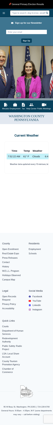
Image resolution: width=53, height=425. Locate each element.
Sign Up (26, 41)
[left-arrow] (18, 95)
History (5, 266)
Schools (33, 253)
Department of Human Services (12, 332)
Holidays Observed (11, 275)
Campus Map (8, 279)
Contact (6, 262)
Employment (35, 249)
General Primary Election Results (27, 4)
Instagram (37, 309)
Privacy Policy (9, 304)
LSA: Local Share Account (10, 355)
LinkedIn (36, 305)
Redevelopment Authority (10, 340)
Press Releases (10, 258)
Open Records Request (9, 298)
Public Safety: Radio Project (12, 347)
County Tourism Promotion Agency (11, 363)
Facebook (37, 296)
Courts (5, 326)
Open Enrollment (10, 249)
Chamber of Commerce (7, 370)
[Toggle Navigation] (4, 13)
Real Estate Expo (10, 253)
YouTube (36, 301)
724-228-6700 (43, 407)
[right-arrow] (34, 95)
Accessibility (8, 308)
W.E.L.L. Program (10, 271)
